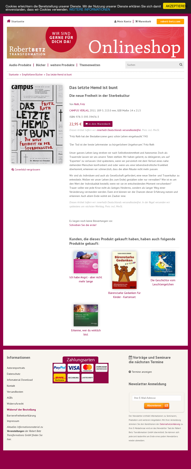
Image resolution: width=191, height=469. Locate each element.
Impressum (13, 421)
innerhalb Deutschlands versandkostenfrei (119, 130)
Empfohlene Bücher (32, 74)
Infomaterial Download (20, 379)
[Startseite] (95, 42)
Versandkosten (15, 391)
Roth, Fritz (79, 104)
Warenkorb (145, 21)
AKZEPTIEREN (175, 6)
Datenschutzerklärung (170, 424)
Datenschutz (13, 373)
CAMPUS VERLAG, (79, 110)
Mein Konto (123, 21)
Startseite (17, 21)
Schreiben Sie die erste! (82, 225)
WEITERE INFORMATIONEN (89, 9)
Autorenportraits (16, 368)
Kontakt (11, 385)
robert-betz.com (170, 21)
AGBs (10, 397)
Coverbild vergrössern (27, 169)
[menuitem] (20, 65)
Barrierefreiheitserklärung (21, 415)
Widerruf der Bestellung (21, 409)
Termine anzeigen (141, 371)
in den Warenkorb (99, 124)
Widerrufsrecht (15, 403)
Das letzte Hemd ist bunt (59, 74)
